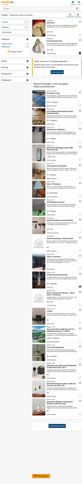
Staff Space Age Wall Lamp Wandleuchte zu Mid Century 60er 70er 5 (61, 366)
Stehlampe (50, 23)
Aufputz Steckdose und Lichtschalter (60, 220)
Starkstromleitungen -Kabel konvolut (60, 238)
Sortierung (78, 16)
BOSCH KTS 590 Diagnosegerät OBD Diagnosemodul (60, 149)
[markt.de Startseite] (7, 2)
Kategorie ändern (16, 52)
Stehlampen (15, 47)
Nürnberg (5, 27)
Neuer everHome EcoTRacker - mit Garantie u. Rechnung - (61, 294)
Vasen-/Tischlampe (54, 184)
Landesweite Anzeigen (57, 426)
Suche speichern (70, 16)
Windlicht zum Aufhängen (56, 129)
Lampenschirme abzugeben (57, 166)
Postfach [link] (73, 4)
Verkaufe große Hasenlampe (57, 275)
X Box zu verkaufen (54, 257)
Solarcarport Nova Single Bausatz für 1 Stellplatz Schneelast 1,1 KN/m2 (61, 330)
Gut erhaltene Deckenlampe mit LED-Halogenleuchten (60, 112)
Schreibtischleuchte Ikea (55, 202)
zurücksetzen (7, 32)
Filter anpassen (42, 476)
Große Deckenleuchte (54, 41)
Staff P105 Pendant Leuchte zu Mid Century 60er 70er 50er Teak (61, 384)
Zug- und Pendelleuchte (55, 347)
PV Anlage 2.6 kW (53, 93)
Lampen (5, 22)
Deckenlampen (15, 44)
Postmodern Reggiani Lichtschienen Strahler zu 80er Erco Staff (60, 403)
